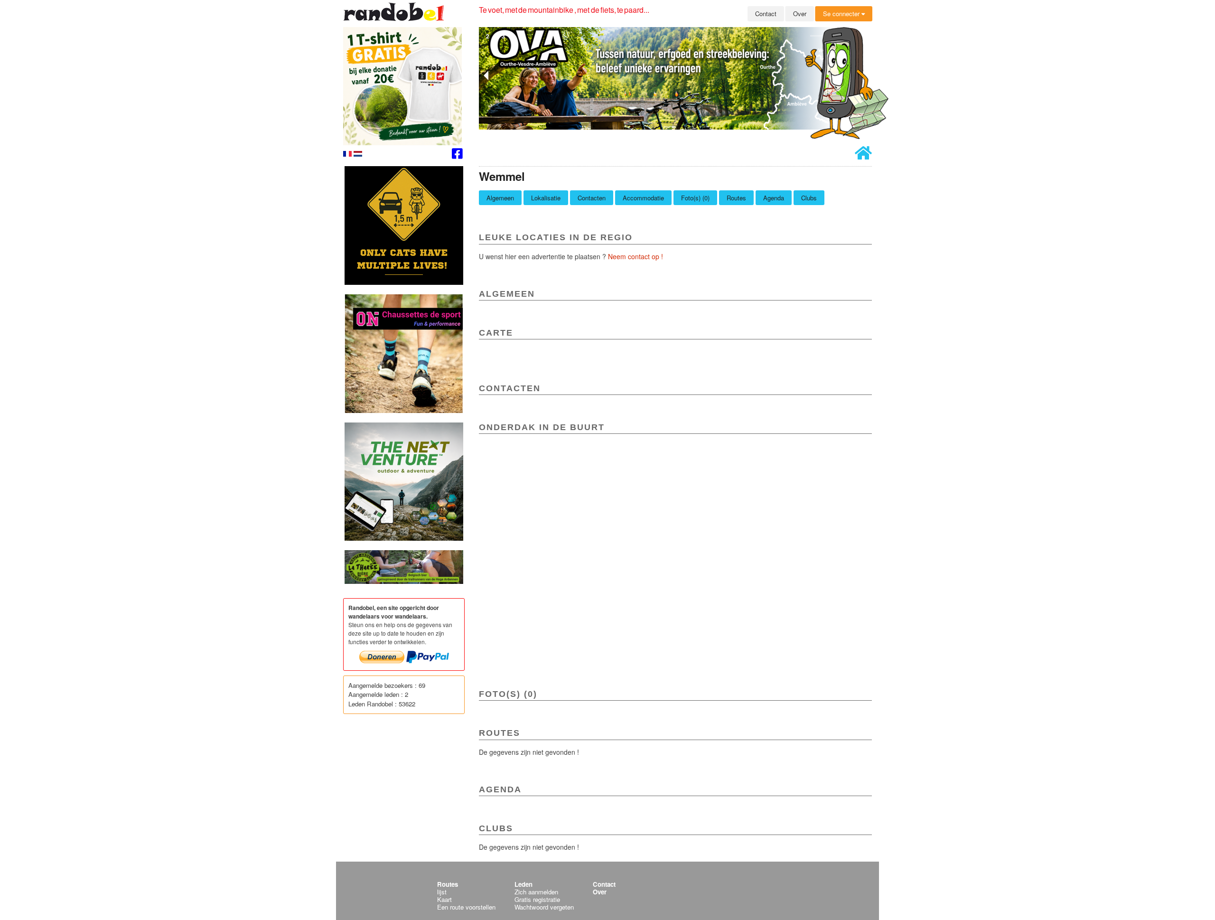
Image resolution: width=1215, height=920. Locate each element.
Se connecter (842, 13)
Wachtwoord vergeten (544, 906)
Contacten (592, 197)
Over (799, 13)
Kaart (444, 899)
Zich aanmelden (536, 891)
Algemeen (500, 197)
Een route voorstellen (466, 906)
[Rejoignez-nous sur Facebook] (457, 155)
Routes (736, 197)
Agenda (773, 197)
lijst (442, 891)
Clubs (809, 197)
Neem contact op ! (635, 256)
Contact (765, 13)
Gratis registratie (537, 899)
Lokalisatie (546, 197)
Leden (523, 884)
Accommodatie (643, 197)
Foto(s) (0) (695, 197)
